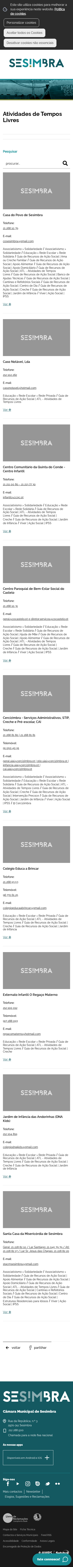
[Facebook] (8, 1483)
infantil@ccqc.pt (13, 497)
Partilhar (40, 1348)
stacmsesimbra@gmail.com (20, 1264)
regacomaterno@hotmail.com (22, 1033)
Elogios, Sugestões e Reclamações (27, 1496)
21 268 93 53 (10, 881)
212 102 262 (10, 374)
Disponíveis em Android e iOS (24, 1457)
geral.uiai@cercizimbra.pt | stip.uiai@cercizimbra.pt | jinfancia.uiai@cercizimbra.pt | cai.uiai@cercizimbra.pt (36, 765)
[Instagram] (28, 1483)
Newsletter (33, 1491)
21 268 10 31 (10, 606)
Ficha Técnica (27, 1529)
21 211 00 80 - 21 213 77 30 (19, 484)
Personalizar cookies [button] (21, 22)
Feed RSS (46, 1535)
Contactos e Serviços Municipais (20, 1535)
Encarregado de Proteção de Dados (22, 1546)
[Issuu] (38, 1483)
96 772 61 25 (10, 895)
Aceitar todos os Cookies (24, 33)
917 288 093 (10, 1020)
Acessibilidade (37, 1517)
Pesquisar (10, 151)
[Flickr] (57, 1483)
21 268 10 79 (10, 228)
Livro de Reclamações (15, 1518)
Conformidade (29, 1541)
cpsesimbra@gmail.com (18, 241)
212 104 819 (10, 1134)
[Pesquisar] (65, 163)
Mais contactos (12, 1491)
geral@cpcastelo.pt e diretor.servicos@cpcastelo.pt (35, 619)
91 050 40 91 (11, 748)
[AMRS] (53, 1553)
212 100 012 (10, 1007)
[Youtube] (18, 1483)
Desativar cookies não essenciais (30, 43)
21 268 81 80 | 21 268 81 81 (19, 735)
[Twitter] (48, 1483)
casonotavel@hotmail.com (19, 387)
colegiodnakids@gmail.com (20, 1147)
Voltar (16, 1348)
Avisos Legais (47, 1541)
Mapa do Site (10, 1529)
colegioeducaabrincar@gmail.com (25, 908)
